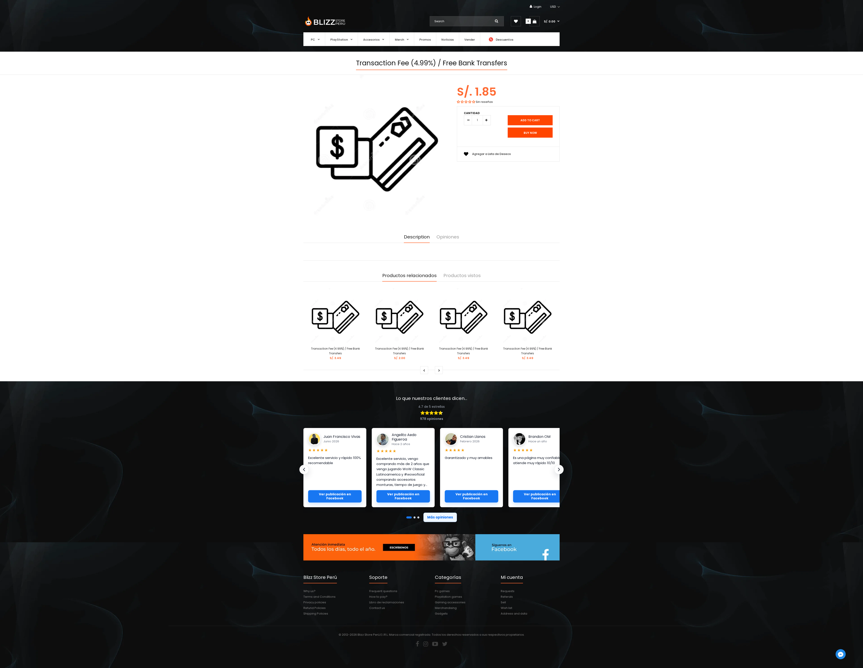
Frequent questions (383, 591)
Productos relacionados (409, 275)
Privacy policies (314, 602)
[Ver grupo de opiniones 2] (415, 517)
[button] (555, 7)
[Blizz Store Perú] (324, 26)
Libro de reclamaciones (386, 602)
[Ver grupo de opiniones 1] (409, 517)
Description (417, 237)
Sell (503, 602)
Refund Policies (314, 608)
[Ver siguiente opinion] (559, 469)
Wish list (506, 608)
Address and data (514, 613)
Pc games (442, 591)
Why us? (309, 591)
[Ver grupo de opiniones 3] (418, 517)
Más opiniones (440, 517)
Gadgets (441, 613)
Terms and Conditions (319, 597)
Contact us (377, 608)
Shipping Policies (315, 613)
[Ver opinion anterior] (304, 469)
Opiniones (447, 237)
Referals (507, 597)
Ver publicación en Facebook (335, 496)
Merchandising (446, 608)
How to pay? (378, 597)
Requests (507, 591)
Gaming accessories (450, 602)
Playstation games (448, 597)
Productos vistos (462, 275)
